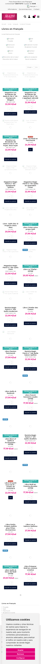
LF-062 (10, 576)
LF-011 (10, 532)
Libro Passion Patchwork (10, 352)
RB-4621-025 (30, 100)
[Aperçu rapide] (13, 87)
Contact (36, 9)
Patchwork (10, 47)
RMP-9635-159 (10, 313)
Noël (30, 41)
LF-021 (30, 273)
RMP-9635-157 (30, 441)
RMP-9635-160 (10, 271)
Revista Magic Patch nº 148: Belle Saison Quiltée (30, 353)
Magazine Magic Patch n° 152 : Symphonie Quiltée (10, 184)
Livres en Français (9, 603)
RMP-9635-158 (30, 357)
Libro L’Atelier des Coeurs (30, 308)
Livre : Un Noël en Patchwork (30, 139)
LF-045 (10, 395)
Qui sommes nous (25, 9)
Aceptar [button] (21, 650)
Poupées (10, 41)
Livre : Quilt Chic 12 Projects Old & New (10, 225)
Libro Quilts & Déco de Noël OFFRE (10, 572)
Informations (12, 9)
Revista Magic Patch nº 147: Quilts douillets (30, 437)
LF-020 (30, 311)
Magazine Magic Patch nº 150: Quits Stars (10, 267)
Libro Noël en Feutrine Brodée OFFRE (30, 486)
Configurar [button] (20, 658)
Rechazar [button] (20, 654)
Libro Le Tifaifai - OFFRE (30, 270)
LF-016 (10, 490)
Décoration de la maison (10, 59)
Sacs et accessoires (30, 59)
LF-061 (30, 572)
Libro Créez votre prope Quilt (30, 228)
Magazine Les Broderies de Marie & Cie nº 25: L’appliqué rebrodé (30, 95)
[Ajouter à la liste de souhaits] (8, 87)
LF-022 (10, 229)
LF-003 (10, 446)
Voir (30, 149)
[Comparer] (10, 87)
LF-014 (30, 490)
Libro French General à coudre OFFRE (30, 397)
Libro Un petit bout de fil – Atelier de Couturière (10, 485)
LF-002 (30, 142)
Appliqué (31, 53)
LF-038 (30, 401)
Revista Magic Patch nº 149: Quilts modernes (10, 309)
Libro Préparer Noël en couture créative (30, 568)
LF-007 (30, 231)
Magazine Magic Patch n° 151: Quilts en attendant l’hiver (30, 184)
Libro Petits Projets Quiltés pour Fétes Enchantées (10, 527)
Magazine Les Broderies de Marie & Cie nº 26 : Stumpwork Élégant (10, 96)
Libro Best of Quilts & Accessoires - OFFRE (10, 441)
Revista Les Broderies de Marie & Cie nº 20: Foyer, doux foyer (10, 142)
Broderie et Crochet (31, 47)
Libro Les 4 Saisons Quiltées (30, 525)
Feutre (10, 53)
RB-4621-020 (10, 147)
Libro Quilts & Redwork (10, 392)
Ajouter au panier (10, 114)
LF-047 (10, 355)
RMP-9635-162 (11, 189)
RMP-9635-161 (30, 189)
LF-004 (30, 528)
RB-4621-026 (10, 102)
